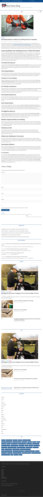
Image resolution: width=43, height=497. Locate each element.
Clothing (20, 440)
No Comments (11, 41)
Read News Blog (13, 6)
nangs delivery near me (21, 447)
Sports (2, 425)
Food (2, 408)
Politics (2, 414)
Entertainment (3, 404)
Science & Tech (3, 419)
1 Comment (21, 380)
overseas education (16, 449)
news (3, 449)
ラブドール (3, 243)
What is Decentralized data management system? (15, 252)
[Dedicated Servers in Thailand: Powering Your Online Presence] (7, 388)
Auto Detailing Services (18, 41)
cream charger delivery (26, 440)
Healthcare (3, 443)
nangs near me (36, 447)
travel (21, 454)
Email (2, 193)
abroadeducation (9, 440)
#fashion (3, 440)
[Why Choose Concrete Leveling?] (7, 313)
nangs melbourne (29, 447)
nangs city (30, 445)
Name (2, 187)
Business (2, 37)
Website (2, 199)
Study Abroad (4, 452)
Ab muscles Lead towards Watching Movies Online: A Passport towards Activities (15, 236)
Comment (3, 172)
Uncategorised (3, 429)
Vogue (2, 433)
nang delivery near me (14, 445)
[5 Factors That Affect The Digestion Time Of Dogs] (7, 304)
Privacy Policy (39, 494)
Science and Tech (4, 478)
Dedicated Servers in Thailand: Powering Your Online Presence (26, 387)
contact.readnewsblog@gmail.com (7, 485)
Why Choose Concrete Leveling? (20, 309)
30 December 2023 (16, 389)
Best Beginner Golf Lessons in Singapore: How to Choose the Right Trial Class (14, 229)
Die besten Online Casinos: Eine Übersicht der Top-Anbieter (25, 378)
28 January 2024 (16, 311)
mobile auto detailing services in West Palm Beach (22, 44)
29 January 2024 (16, 302)
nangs (26, 445)
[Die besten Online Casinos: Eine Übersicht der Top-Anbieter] (7, 382)
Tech (2, 427)
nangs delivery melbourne (12, 447)
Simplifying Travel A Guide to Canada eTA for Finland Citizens (16, 256)
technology (16, 454)
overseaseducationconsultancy (25, 449)
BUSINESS (15, 440)
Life (5, 291)
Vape (2, 431)
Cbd (2, 401)
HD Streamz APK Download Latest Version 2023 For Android (16, 248)
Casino (2, 399)
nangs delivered (36, 445)
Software (2, 423)
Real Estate (3, 418)
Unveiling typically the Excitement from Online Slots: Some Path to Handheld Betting (16, 232)
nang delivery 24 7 (35, 443)
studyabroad (10, 452)
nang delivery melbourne (5, 445)
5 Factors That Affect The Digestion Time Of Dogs (23, 300)
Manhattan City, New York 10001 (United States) (10, 483)
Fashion (2, 406)
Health (2, 410)
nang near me (22, 445)
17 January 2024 (16, 380)
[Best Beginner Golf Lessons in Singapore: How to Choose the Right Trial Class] (21, 277)
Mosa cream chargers (22, 443)
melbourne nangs (14, 443)
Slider (10, 291)
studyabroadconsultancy (17, 452)
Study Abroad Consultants (36, 452)
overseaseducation (8, 449)
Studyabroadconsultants (5, 454)
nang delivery (29, 443)
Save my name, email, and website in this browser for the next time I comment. (14, 207)
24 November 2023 (4, 41)
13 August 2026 (4, 363)
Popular (7, 291)
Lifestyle (8, 443)
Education (3, 402)
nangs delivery (4, 447)
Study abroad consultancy (26, 452)
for (13, 150)
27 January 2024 (16, 321)
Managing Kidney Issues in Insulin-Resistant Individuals (11, 234)
